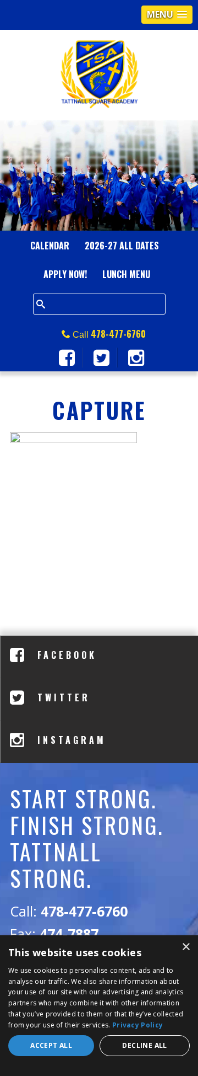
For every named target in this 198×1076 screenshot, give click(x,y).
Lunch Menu (126, 274)
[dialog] (99, 1005)
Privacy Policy (137, 1025)
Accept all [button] (51, 1045)
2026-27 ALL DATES (122, 245)
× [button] (186, 947)
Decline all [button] (144, 1045)
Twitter (61, 697)
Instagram (69, 740)
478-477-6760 (118, 333)
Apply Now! (65, 274)
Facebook (64, 655)
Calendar (49, 245)
